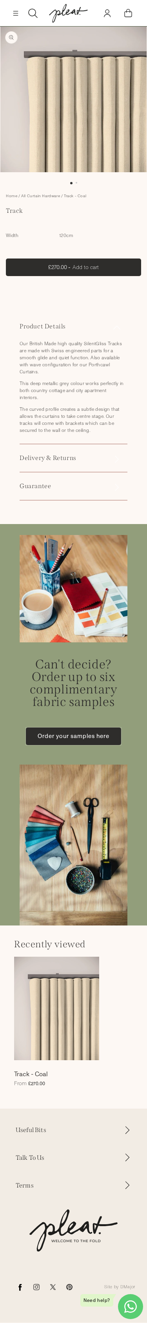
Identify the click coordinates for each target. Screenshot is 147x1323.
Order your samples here (73, 736)
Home (11, 196)
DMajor (127, 1287)
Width (12, 235)
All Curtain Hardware (40, 196)
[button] (15, 13)
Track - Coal (75, 196)
